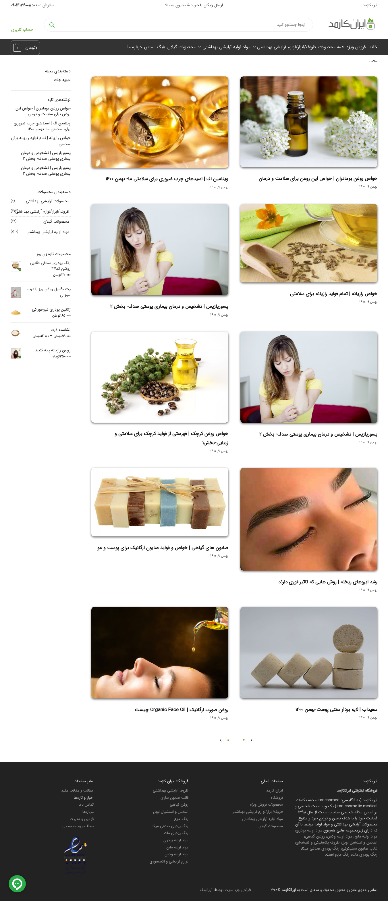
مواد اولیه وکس (339, 836)
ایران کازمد (274, 791)
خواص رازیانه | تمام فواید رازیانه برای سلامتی (333, 294)
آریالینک (206, 890)
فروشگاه (277, 798)
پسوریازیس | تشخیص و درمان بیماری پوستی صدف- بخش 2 (169, 306)
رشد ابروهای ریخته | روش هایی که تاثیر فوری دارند (327, 582)
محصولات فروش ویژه (266, 805)
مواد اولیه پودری (309, 830)
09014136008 (21, 5)
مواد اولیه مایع (365, 836)
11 (228, 740)
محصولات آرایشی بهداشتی (47, 201)
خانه (374, 61)
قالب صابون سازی (174, 798)
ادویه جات (62, 80)
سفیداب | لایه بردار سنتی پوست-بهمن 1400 (336, 709)
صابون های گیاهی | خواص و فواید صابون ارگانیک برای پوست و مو (162, 548)
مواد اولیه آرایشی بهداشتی (47, 232)
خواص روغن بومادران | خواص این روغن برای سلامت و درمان (318, 178)
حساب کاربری (22, 29)
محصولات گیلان (56, 221)
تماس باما (86, 805)
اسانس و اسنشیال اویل (170, 812)
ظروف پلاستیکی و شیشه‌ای (317, 842)
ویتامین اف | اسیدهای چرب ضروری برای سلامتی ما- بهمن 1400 (167, 179)
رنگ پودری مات (364, 854)
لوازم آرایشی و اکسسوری (169, 861)
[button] (25, 47)
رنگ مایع (342, 854)
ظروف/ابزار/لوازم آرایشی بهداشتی (42, 211)
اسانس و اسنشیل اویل (359, 842)
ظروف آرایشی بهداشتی (170, 791)
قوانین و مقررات (82, 819)
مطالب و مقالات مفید (77, 791)
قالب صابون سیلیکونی (359, 848)
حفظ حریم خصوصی (78, 826)
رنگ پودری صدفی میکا (320, 848)
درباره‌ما (88, 812)
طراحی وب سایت (238, 890)
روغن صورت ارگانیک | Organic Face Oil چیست (181, 710)
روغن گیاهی (315, 836)
